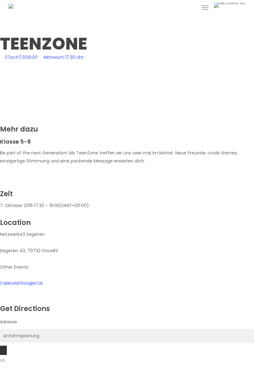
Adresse (8, 322)
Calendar (10, 283)
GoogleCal (31, 283)
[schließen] (2, 360)
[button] (205, 7)
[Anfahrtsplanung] (3, 350)
